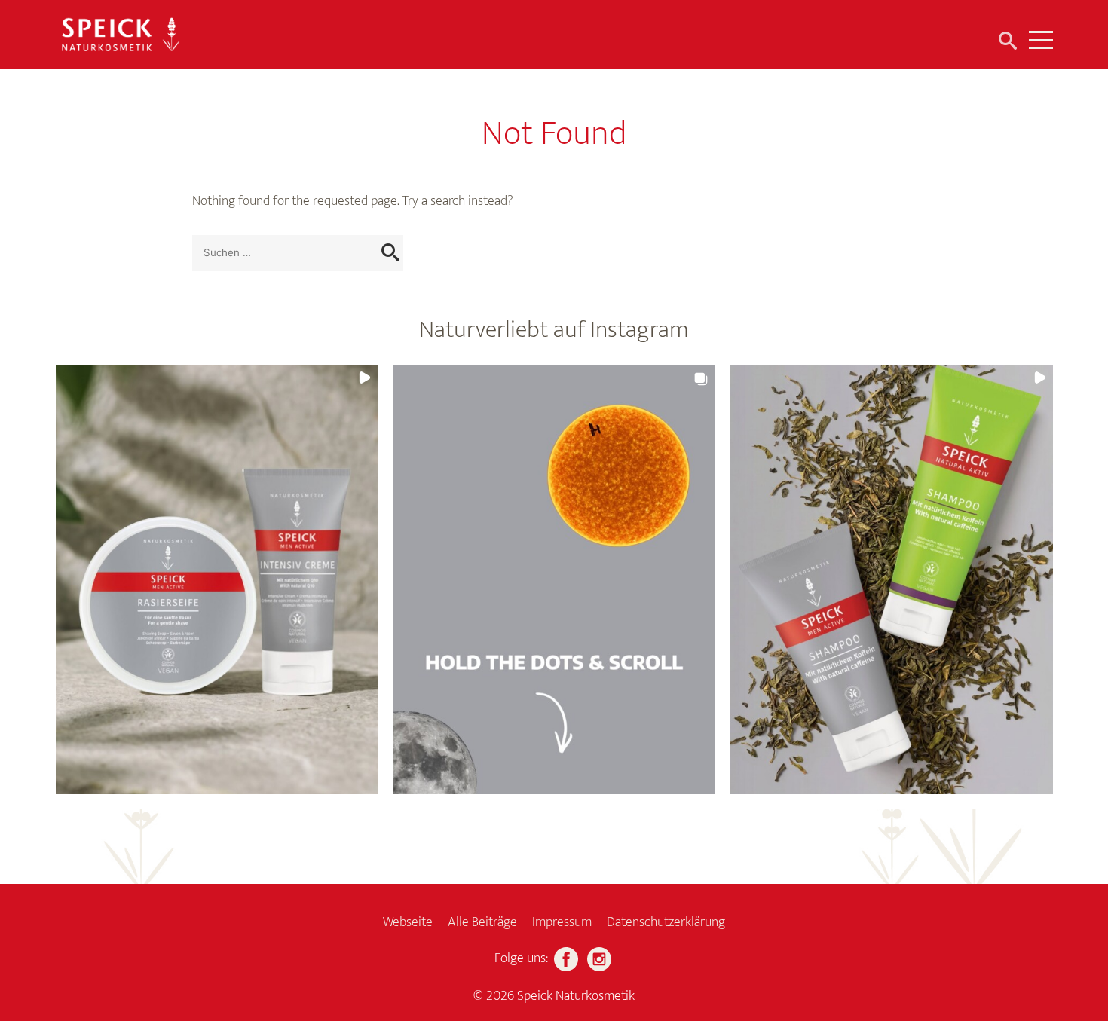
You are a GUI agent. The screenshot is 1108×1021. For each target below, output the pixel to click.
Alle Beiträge (482, 922)
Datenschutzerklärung (666, 922)
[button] (217, 579)
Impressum (562, 922)
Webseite (408, 922)
